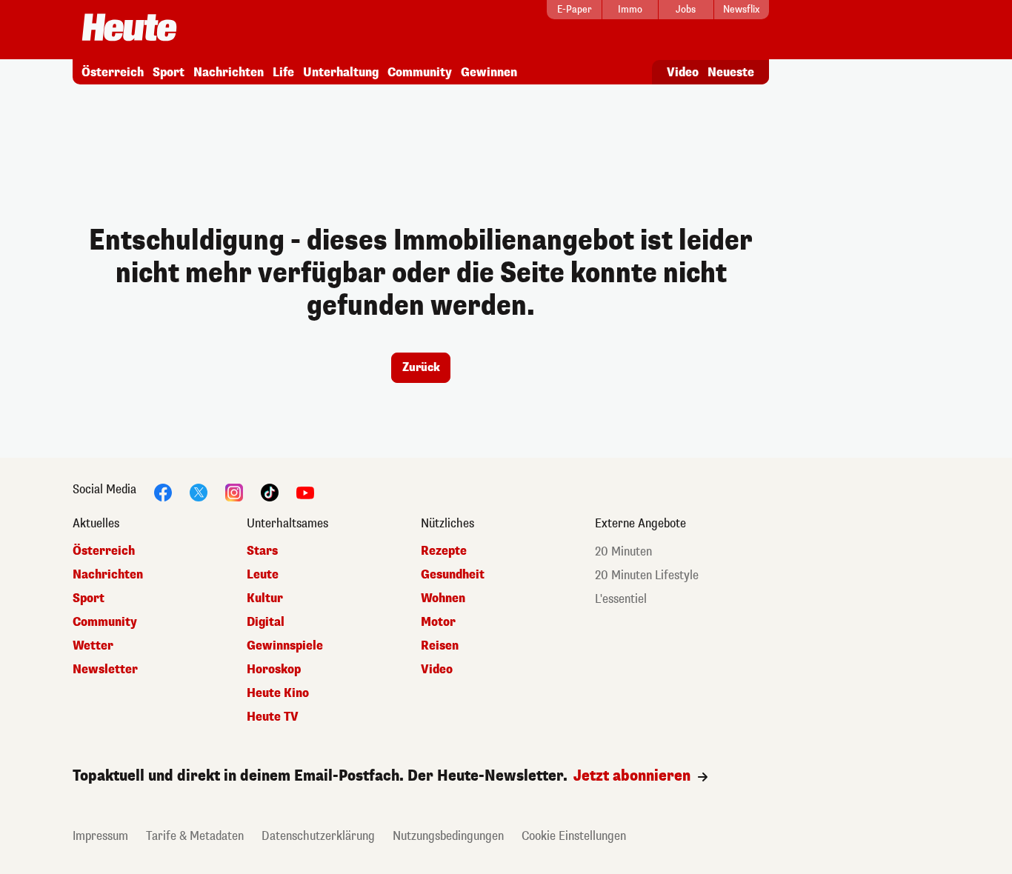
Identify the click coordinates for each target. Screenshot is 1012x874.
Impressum (100, 836)
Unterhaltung (341, 72)
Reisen (440, 645)
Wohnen (443, 598)
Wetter (93, 645)
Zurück (421, 367)
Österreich (112, 72)
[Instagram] (234, 491)
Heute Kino (278, 693)
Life (283, 72)
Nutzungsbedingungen (448, 836)
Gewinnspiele (285, 645)
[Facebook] (163, 491)
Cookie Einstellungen (574, 836)
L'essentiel (621, 599)
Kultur (265, 598)
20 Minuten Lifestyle (647, 575)
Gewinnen (489, 72)
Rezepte (444, 550)
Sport (168, 72)
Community (419, 72)
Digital (265, 622)
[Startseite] (129, 28)
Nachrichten (228, 72)
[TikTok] (270, 491)
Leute (263, 574)
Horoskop (274, 669)
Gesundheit (453, 574)
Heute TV (273, 716)
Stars (262, 550)
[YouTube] (305, 491)
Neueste (731, 72)
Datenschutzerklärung (318, 836)
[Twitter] (198, 491)
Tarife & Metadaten (195, 836)
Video (683, 72)
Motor (438, 622)
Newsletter (105, 669)
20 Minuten (623, 551)
